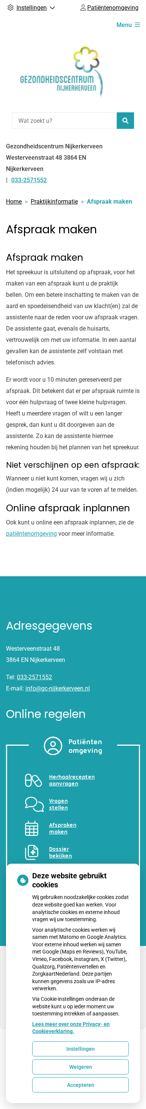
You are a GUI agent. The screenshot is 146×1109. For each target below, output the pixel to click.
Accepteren (80, 1085)
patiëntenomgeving (31, 533)
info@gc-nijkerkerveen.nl (57, 688)
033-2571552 (34, 677)
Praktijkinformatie (54, 201)
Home (14, 201)
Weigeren (80, 1067)
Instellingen (80, 1049)
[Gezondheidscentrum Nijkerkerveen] (62, 72)
